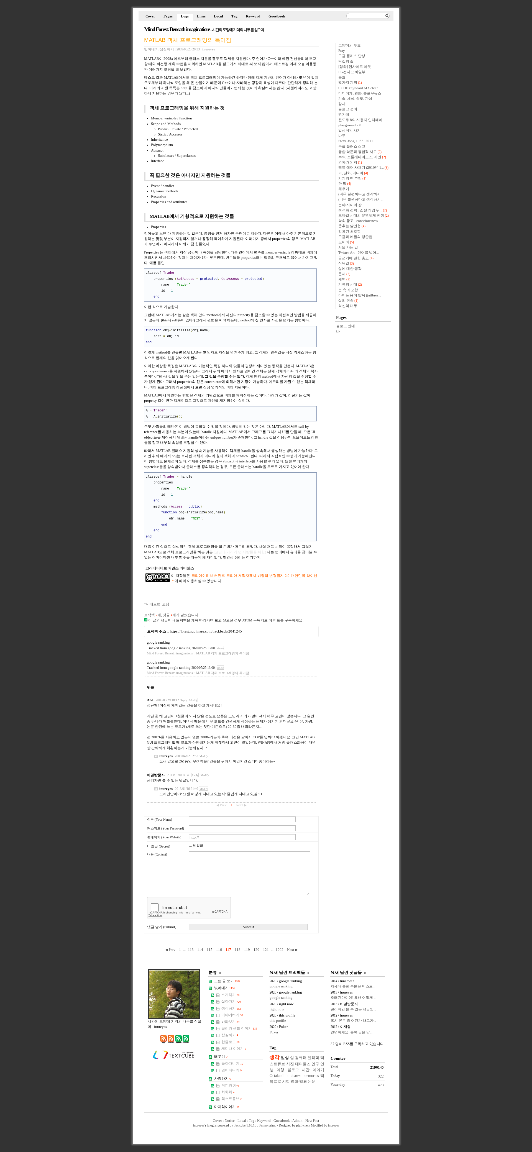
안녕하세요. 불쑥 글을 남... (351, 1032)
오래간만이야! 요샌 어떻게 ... (353, 998)
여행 (280, 1069)
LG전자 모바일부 (351, 72)
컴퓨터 (300, 1057)
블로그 (293, 1069)
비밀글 (198, 845)
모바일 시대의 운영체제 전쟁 (361, 215)
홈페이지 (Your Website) (164, 837)
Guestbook (276, 16)
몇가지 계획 (347, 83)
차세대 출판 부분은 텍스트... (353, 986)
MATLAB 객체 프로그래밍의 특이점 (187, 40)
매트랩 (155, 604)
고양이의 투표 (349, 45)
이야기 (318, 1069)
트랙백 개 (152, 615)
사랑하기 (222, 1079)
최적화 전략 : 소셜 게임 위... (360, 210)
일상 (285, 1057)
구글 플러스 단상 (351, 56)
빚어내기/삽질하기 (159, 49)
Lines (201, 16)
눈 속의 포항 (348, 290)
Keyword (253, 16)
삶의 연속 (346, 301)
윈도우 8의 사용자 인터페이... (361, 120)
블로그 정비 (347, 109)
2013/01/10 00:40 (178, 775)
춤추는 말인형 (349, 226)
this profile (278, 1021)
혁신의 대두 (347, 306)
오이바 (343, 242)
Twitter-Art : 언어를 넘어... (358, 253)
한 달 (342, 184)
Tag (234, 16)
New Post (312, 1121)
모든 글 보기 (227, 981)
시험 (286, 1081)
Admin (297, 1121)
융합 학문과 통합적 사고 (357, 152)
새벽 (342, 279)
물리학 (313, 1057)
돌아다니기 (232, 1064)
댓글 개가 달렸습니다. (181, 615)
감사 (342, 104)
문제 (342, 274)
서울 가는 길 (348, 247)
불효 (342, 77)
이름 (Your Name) (159, 819)
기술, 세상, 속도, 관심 (355, 99)
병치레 (343, 114)
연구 (315, 1064)
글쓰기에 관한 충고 (353, 258)
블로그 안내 (345, 326)
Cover (150, 16)
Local (218, 16)
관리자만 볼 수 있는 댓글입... (353, 1009)
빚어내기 (224, 988)
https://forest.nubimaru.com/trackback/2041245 (206, 631)
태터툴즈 (303, 1064)
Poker (274, 1032)
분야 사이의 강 (350, 205)
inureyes (166, 756)
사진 (290, 1064)
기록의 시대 (347, 284)
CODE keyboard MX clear (358, 88)
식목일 (343, 263)
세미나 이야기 (233, 1049)
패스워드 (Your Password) (165, 828)
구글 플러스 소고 (351, 147)
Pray (341, 51)
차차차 (227, 1092)
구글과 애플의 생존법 (355, 237)
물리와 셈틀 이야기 (239, 1028)
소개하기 (230, 995)
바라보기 (230, 1022)
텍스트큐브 (231, 1099)
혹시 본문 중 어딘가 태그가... (353, 1021)
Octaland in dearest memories (294, 1075)
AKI (150, 700)
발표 (303, 1081)
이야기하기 (232, 1015)
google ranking (158, 642)
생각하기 (231, 1008)
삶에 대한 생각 (350, 269)
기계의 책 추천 (350, 178)
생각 (275, 1057)
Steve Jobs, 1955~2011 (355, 141)
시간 (306, 1069)
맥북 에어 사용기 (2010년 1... (361, 168)
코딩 (165, 604)
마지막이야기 (226, 1107)
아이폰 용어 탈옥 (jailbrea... (359, 295)
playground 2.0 (349, 125)
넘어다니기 (231, 1070)
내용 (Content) (157, 854)
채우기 (343, 189)
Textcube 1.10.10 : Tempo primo (255, 1125)
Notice (230, 1121)
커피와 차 (230, 1085)
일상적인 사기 (349, 130)
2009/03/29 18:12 (167, 700)
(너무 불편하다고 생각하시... (360, 194)
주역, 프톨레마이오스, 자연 (359, 157)
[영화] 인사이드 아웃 (354, 67)
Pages (168, 16)
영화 (294, 1081)
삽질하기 (229, 1035)
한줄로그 (230, 1042)
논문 (312, 1081)
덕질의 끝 (346, 61)
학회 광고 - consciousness (358, 221)
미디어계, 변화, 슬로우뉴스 (359, 93)
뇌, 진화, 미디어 (350, 173)
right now (277, 1009)
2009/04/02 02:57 (186, 756)
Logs (185, 16)
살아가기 (231, 1001)
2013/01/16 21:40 (186, 788)
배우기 (221, 1057)
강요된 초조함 (349, 232)
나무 (342, 136)
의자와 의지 (347, 162)
